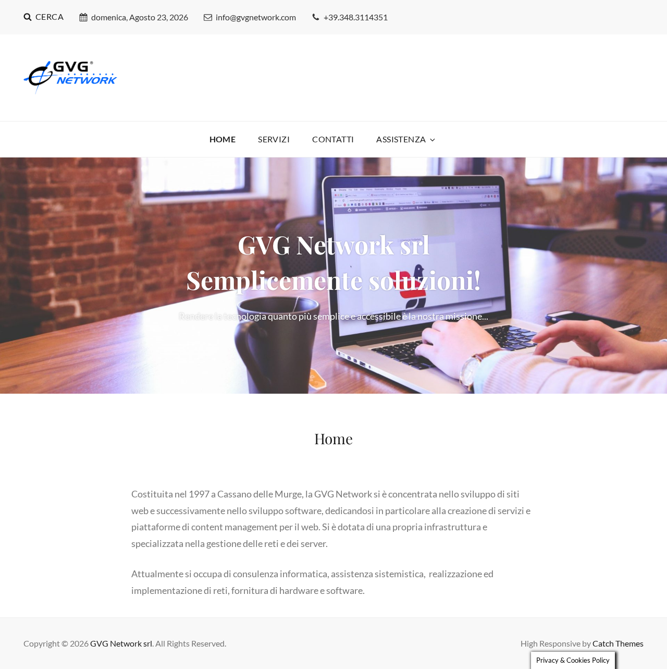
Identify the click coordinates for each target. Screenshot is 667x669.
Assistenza (401, 139)
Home (222, 139)
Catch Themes (618, 643)
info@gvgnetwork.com (256, 17)
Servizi (274, 139)
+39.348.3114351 (356, 17)
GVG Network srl (121, 643)
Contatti (333, 139)
